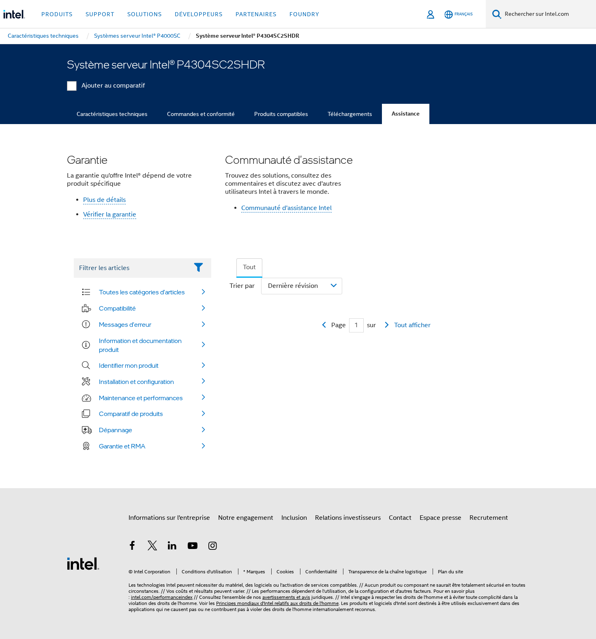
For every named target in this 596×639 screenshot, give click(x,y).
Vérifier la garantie (109, 214)
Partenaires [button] (256, 14)
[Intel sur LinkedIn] (172, 547)
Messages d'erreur (125, 324)
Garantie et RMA (122, 446)
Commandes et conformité (201, 114)
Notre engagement (245, 518)
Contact (400, 518)
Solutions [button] (144, 14)
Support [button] (100, 14)
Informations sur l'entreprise (169, 518)
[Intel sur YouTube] (192, 547)
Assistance (406, 114)
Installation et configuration (136, 381)
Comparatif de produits (131, 414)
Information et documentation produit (140, 345)
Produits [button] (57, 14)
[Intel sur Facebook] (132, 547)
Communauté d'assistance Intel (286, 208)
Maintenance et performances (141, 398)
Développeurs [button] (199, 14)
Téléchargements (350, 114)
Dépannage (115, 430)
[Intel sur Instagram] (212, 547)
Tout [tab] (249, 267)
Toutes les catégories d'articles (142, 292)
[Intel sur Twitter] (152, 547)
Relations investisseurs (348, 518)
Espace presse (440, 518)
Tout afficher (412, 325)
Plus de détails (104, 200)
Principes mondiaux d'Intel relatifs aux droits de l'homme (277, 603)
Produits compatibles (281, 114)
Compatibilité (117, 308)
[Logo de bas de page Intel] (83, 563)
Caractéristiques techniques (112, 114)
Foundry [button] (304, 14)
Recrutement (489, 518)
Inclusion (294, 518)
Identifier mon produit (129, 365)
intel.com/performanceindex (162, 597)
